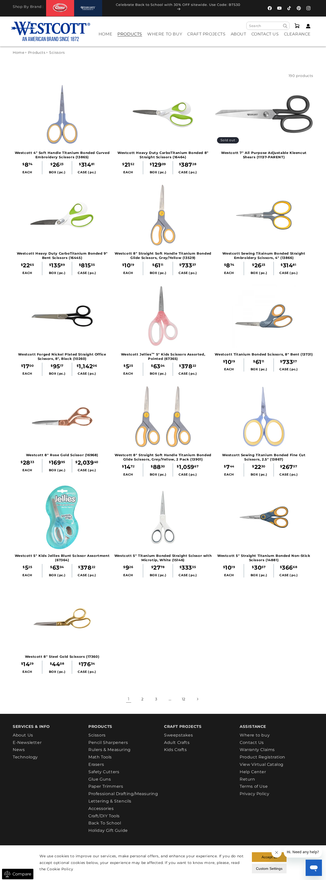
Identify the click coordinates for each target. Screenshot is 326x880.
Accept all (269, 857)
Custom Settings (269, 868)
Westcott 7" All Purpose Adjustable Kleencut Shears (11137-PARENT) (264, 155)
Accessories (101, 808)
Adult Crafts (176, 742)
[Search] (285, 26)
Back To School (104, 823)
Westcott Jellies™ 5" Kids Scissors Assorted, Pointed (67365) (163, 356)
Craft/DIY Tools (104, 815)
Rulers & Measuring (109, 749)
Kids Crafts (175, 749)
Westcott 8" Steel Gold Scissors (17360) (62, 656)
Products (37, 52)
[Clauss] (60, 8)
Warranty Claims (257, 749)
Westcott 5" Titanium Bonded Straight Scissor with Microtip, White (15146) (163, 558)
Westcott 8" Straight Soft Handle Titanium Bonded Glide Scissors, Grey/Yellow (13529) (163, 255)
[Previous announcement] (108, 8)
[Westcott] (88, 8)
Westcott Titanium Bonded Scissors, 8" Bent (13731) (264, 354)
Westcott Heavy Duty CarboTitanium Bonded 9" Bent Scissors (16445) (62, 255)
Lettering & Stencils (109, 801)
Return (247, 779)
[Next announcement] (248, 8)
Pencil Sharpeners (108, 742)
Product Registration (262, 757)
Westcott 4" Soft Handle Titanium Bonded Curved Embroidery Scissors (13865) (62, 155)
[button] (130, 37)
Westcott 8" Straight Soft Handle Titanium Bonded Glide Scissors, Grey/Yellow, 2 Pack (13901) (163, 457)
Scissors (97, 735)
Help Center (253, 771)
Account (307, 26)
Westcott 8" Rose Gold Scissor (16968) (62, 455)
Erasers (96, 764)
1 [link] (129, 699)
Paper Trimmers (105, 786)
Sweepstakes (178, 735)
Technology (25, 757)
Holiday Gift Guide (108, 830)
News (19, 749)
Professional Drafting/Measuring (123, 793)
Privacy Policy (254, 793)
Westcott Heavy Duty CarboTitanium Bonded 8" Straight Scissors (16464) (163, 155)
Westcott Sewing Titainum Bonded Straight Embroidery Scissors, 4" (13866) (263, 255)
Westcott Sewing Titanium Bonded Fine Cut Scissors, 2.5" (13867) (263, 457)
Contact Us (252, 742)
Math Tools (100, 757)
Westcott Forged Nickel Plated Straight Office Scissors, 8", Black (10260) (62, 356)
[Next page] (197, 699)
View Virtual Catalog (261, 764)
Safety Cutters (103, 771)
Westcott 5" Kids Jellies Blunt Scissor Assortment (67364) (62, 558)
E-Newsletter (27, 742)
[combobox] (268, 26)
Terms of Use (254, 786)
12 (183, 699)
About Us (23, 735)
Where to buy (255, 735)
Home (18, 52)
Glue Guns (99, 779)
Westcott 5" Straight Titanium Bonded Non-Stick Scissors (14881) (263, 558)
